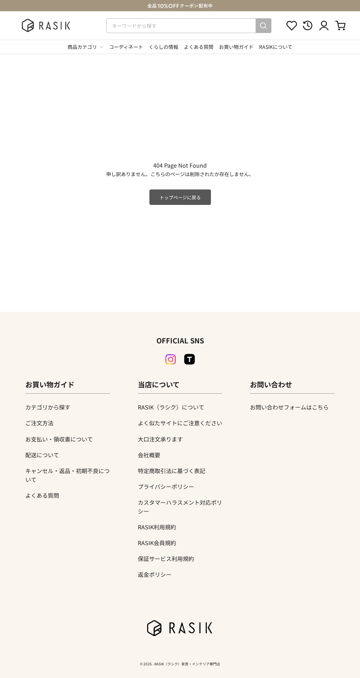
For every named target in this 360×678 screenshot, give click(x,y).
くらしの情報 (163, 46)
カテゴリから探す (47, 407)
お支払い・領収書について (59, 439)
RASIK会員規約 (157, 542)
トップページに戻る (180, 197)
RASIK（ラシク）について (171, 407)
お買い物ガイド (236, 46)
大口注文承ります (160, 439)
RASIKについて (275, 46)
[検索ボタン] (263, 26)
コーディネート (126, 46)
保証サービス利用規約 (166, 558)
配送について (42, 455)
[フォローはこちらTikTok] (189, 359)
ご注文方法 (39, 423)
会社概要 (149, 455)
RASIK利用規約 (157, 527)
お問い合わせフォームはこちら (289, 407)
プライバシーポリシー (166, 486)
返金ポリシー (155, 574)
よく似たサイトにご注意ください (180, 423)
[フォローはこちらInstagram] (170, 359)
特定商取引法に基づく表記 (171, 470)
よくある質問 (198, 46)
